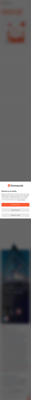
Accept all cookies (15, 204)
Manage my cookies (15, 215)
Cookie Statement (21, 199)
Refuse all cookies (16, 210)
